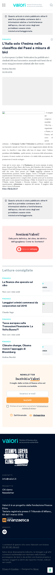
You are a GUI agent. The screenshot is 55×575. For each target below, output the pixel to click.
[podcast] (4, 532)
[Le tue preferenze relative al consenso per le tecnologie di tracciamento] (50, 570)
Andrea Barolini (9, 69)
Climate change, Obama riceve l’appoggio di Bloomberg (16, 348)
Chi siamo (7, 490)
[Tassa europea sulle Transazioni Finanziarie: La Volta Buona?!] (47, 328)
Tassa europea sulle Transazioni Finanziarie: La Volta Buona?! (17, 326)
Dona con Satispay (27, 249)
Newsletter (8, 493)
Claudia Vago (8, 312)
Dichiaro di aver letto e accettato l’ (29, 407)
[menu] (4, 5)
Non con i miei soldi (11, 292)
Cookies (15, 569)
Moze (35, 569)
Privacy (5, 569)
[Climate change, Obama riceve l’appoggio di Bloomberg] (47, 350)
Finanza (6, 39)
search (51, 5)
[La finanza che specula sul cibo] (47, 287)
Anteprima (39, 415)
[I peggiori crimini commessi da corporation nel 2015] (47, 307)
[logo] (27, 5)
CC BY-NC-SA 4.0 (10, 547)
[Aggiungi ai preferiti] (52, 39)
